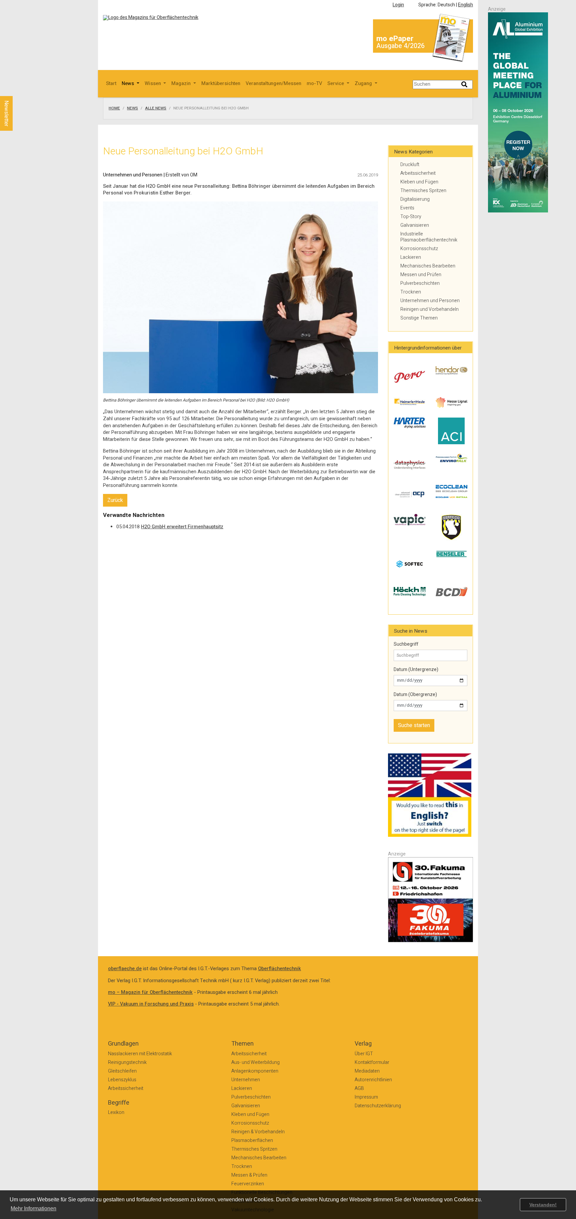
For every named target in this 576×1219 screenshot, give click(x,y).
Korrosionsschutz (419, 248)
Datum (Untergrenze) (416, 669)
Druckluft (409, 164)
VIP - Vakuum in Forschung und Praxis (151, 1004)
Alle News (155, 108)
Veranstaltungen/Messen (273, 83)
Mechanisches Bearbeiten (427, 265)
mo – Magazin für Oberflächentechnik (150, 992)
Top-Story (410, 216)
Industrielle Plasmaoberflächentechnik (428, 236)
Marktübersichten (220, 83)
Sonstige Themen (419, 318)
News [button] (128, 83)
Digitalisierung (415, 199)
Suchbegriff (406, 644)
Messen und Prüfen (420, 274)
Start (111, 83)
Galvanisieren (414, 225)
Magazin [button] (181, 83)
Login (398, 4)
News (132, 108)
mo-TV (314, 83)
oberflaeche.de (125, 968)
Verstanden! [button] (543, 1204)
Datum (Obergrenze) (415, 694)
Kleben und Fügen (419, 181)
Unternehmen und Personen (430, 300)
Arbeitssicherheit (418, 173)
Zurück (115, 500)
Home (114, 108)
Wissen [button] (153, 83)
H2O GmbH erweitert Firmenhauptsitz (182, 526)
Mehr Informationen (33, 1208)
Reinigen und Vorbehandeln (429, 309)
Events (407, 207)
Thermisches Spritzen (423, 190)
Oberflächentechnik (279, 968)
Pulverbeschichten (420, 283)
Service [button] (336, 83)
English (465, 4)
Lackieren (410, 257)
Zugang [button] (364, 83)
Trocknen (410, 291)
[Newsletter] (17, 89)
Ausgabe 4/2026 (400, 46)
